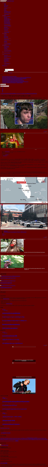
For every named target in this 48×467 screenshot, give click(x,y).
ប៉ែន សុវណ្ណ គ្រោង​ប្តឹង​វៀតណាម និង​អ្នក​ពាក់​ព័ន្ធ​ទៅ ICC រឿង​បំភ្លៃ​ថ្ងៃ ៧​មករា (14, 320)
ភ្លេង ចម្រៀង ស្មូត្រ (6, 18)
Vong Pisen (10, 438)
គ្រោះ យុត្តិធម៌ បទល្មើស (7, 11)
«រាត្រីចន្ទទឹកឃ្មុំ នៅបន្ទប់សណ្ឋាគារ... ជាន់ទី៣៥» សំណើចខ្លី (11, 416)
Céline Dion (6, 438)
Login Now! (6, 71)
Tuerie (3, 233)
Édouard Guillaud (24, 438)
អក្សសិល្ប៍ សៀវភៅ (6, 20)
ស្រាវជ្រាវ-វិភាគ (4, 45)
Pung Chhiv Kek (16, 439)
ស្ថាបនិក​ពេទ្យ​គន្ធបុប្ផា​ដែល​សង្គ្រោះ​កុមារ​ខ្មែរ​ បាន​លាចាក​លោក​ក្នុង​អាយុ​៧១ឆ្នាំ (14, 408)
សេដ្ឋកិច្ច (5, 10)
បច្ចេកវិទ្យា (5, 41)
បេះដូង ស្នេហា (6, 30)
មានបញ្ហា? (6, 154)
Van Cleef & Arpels (14, 438)
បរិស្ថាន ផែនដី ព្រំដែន (7, 12)
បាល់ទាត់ (5, 34)
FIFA (16, 440)
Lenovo (44, 439)
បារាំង (5, 4)
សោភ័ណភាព (6, 29)
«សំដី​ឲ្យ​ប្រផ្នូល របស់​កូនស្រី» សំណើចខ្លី (8, 420)
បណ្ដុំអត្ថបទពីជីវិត (6, 32)
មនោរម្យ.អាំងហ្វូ (7, 151)
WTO (39, 439)
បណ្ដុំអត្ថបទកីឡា (6, 39)
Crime (3, 235)
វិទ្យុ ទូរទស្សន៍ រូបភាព (7, 21)
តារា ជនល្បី (5, 55)
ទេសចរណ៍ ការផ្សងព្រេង (7, 56)
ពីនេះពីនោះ (5, 57)
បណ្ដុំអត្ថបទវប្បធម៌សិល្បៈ (7, 25)
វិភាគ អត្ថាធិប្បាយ (6, 46)
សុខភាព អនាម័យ (6, 28)
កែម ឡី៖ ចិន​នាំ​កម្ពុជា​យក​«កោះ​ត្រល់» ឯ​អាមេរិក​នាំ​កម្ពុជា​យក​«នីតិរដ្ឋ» (13, 316)
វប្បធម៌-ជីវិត (4, 15)
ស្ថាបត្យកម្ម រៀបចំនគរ (7, 16)
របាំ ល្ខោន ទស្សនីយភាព (7, 19)
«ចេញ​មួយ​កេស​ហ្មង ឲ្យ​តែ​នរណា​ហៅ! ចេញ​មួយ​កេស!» (11, 424)
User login (5, 65)
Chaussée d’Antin (19, 438)
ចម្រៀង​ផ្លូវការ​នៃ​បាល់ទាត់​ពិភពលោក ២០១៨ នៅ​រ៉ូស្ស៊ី (10, 339)
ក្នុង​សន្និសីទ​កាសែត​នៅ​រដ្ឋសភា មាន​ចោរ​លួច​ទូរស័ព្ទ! (6, 287)
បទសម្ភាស (5, 48)
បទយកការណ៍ (6, 49)
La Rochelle (29, 439)
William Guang (2, 438)
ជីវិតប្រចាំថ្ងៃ (5, 27)
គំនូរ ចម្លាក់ (5, 17)
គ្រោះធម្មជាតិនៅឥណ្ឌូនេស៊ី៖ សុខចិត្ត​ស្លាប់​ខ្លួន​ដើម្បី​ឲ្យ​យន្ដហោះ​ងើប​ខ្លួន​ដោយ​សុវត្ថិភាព (15, 401)
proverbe (41, 439)
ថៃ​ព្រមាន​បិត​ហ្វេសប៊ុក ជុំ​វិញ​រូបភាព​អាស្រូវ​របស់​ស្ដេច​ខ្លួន (11, 324)
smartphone (6, 439)
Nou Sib (4, 439)
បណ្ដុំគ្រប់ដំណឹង (6, 14)
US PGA (20, 439)
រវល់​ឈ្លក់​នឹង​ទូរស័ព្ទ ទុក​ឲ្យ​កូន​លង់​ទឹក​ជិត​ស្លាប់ (9, 405)
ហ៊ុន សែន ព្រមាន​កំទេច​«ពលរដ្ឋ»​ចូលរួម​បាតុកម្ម (9, 328)
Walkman (26, 439)
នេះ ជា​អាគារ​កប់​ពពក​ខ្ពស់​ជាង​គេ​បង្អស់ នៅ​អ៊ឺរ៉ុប (9, 335)
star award (12, 439)
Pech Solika (39, 438)
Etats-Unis (3, 234)
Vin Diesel (42, 438)
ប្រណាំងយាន (6, 36)
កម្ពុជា (5, 3)
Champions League (32, 438)
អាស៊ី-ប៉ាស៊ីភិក (6, 5)
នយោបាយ (5, 8)
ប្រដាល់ (5, 35)
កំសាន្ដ (3, 54)
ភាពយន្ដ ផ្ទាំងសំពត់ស (7, 22)
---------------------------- (7, 7)
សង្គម (5, 9)
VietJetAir (9, 439)
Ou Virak (11, 440)
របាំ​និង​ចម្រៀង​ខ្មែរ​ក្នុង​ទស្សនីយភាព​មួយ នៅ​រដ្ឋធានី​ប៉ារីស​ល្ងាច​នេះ (12, 343)
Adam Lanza (36, 439)
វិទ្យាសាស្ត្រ (5, 42)
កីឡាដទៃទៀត (6, 37)
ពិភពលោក (5, 6)
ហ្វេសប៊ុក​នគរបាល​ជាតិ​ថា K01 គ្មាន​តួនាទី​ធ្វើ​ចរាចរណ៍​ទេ (11, 313)
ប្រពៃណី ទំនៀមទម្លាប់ (7, 23)
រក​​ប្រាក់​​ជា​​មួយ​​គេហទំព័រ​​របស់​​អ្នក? (5, 428)
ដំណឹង (3, 2)
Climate (33, 439)
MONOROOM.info (6, 298)
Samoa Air (23, 439)
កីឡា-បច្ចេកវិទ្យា (4, 33)
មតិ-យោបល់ (5, 155)
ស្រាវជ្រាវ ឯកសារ (6, 47)
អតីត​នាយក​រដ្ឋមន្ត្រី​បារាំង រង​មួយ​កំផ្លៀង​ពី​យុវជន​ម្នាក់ (6, 282)
